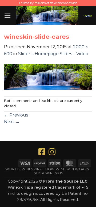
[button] (7, 16)
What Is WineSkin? (23, 169)
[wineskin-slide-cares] (48, 76)
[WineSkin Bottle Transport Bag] (47, 15)
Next (12, 121)
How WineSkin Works (67, 169)
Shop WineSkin (48, 173)
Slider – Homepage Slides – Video (53, 53)
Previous (16, 115)
